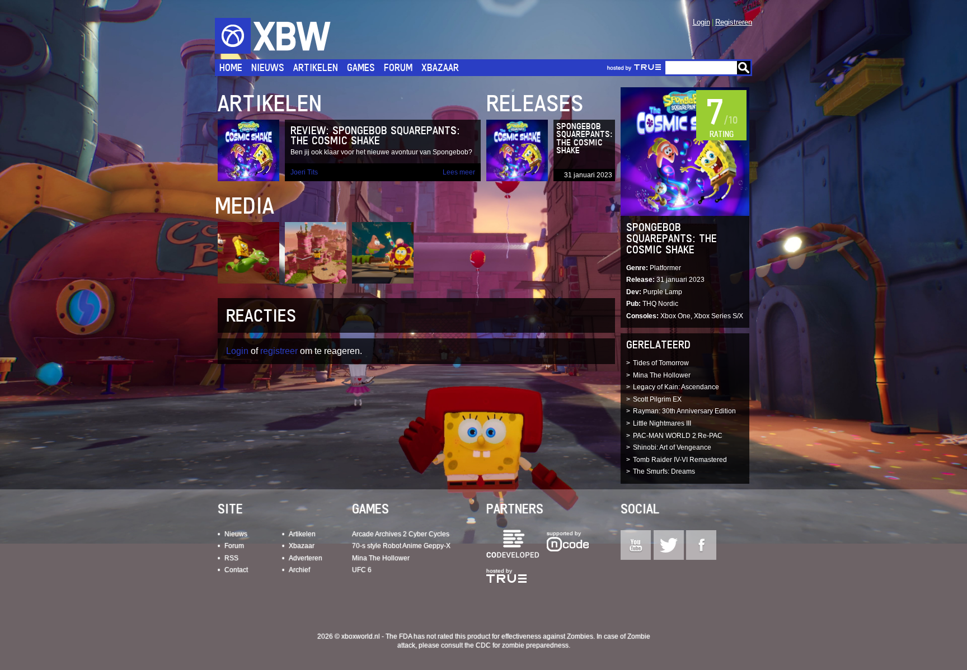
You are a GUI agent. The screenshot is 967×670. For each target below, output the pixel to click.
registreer (279, 351)
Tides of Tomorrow (661, 363)
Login (701, 22)
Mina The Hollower (662, 375)
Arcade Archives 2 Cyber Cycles (400, 534)
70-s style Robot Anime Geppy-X (401, 546)
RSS (231, 558)
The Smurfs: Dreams (664, 471)
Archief (299, 570)
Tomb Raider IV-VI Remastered (680, 460)
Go (743, 67)
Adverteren (305, 558)
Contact (236, 570)
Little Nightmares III (662, 423)
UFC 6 (362, 570)
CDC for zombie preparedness (522, 645)
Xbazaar (440, 67)
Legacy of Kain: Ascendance (676, 387)
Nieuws (267, 67)
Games (361, 67)
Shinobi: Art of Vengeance (672, 447)
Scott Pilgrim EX (657, 399)
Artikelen (315, 67)
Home (230, 67)
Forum (398, 67)
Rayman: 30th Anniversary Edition (684, 411)
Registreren (733, 22)
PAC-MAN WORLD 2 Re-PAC (677, 436)
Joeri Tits (304, 172)
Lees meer (459, 172)
